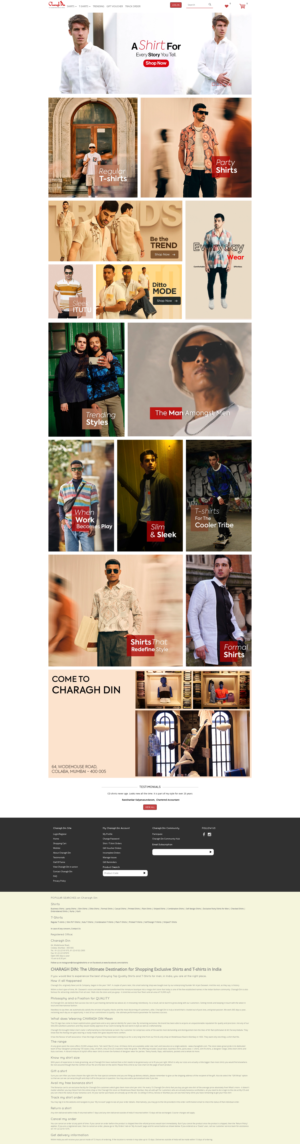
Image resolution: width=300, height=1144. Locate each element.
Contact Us (76, 928)
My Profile (107, 834)
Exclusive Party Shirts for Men (216, 908)
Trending (98, 6)
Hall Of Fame (59, 862)
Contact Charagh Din (62, 871)
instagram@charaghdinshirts (74, 962)
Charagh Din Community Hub (166, 838)
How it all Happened (66, 980)
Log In (176, 4)
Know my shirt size (65, 1057)
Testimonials (59, 857)
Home (56, 838)
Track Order (132, 6)
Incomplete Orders (111, 852)
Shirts (71, 6)
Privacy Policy (59, 880)
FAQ (55, 876)
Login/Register (60, 834)
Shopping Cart (59, 843)
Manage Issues (110, 857)
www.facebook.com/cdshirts (116, 962)
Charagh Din (60, 940)
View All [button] (150, 807)
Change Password (111, 838)
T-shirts (84, 6)
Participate (157, 834)
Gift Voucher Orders (112, 848)
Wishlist (56, 848)
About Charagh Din (62, 852)
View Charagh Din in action (65, 866)
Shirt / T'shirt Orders (112, 843)
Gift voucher (115, 6)
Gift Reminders (110, 862)
